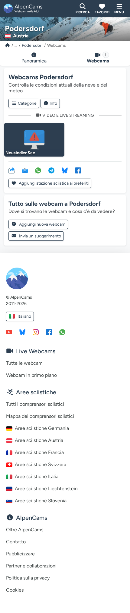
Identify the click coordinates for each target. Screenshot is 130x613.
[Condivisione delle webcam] (11, 170)
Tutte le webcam (24, 363)
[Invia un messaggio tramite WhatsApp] (62, 331)
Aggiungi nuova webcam (42, 224)
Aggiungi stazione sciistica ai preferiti (53, 183)
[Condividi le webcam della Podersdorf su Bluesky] (65, 170)
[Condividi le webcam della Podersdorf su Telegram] (51, 170)
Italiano (24, 316)
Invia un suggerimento (40, 236)
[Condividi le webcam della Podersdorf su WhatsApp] (38, 170)
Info (53, 103)
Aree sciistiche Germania (42, 428)
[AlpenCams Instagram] (36, 331)
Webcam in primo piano (31, 375)
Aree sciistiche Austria (39, 440)
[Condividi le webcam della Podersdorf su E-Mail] (25, 170)
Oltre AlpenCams (24, 529)
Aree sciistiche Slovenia (41, 500)
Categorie (27, 103)
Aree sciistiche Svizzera (40, 464)
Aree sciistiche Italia (36, 476)
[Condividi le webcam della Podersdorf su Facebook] (78, 170)
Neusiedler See (20, 152)
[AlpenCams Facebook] (49, 331)
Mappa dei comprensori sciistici (40, 416)
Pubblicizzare (20, 554)
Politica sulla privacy (28, 578)
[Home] (7, 45)
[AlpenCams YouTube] (9, 331)
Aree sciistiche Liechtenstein (46, 488)
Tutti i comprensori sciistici (35, 404)
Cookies (15, 590)
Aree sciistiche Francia (39, 452)
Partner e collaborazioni (31, 566)
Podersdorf (32, 45)
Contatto (16, 542)
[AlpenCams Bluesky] (22, 331)
